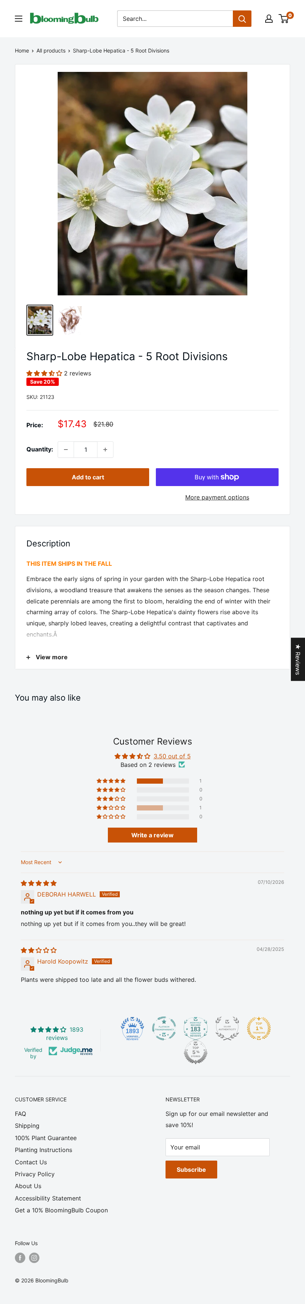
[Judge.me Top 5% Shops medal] (196, 1052)
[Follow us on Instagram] (34, 1258)
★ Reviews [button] (298, 659)
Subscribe (191, 1169)
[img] (39, 883)
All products (50, 50)
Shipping (27, 1125)
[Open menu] (18, 19)
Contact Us (31, 1162)
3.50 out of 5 (172, 756)
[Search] (242, 18)
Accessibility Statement (48, 1198)
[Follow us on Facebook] (20, 1258)
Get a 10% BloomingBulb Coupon (61, 1210)
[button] (45, 373)
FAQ (20, 1113)
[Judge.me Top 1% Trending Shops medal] (259, 1028)
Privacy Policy (35, 1174)
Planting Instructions (43, 1150)
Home (22, 50)
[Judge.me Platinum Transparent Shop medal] (164, 1028)
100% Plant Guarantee (46, 1138)
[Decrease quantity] (66, 449)
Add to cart (88, 477)
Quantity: (39, 449)
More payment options (217, 497)
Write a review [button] (152, 835)
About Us (28, 1186)
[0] (284, 18)
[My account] (269, 19)
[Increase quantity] (105, 449)
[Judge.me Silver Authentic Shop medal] (227, 1028)
